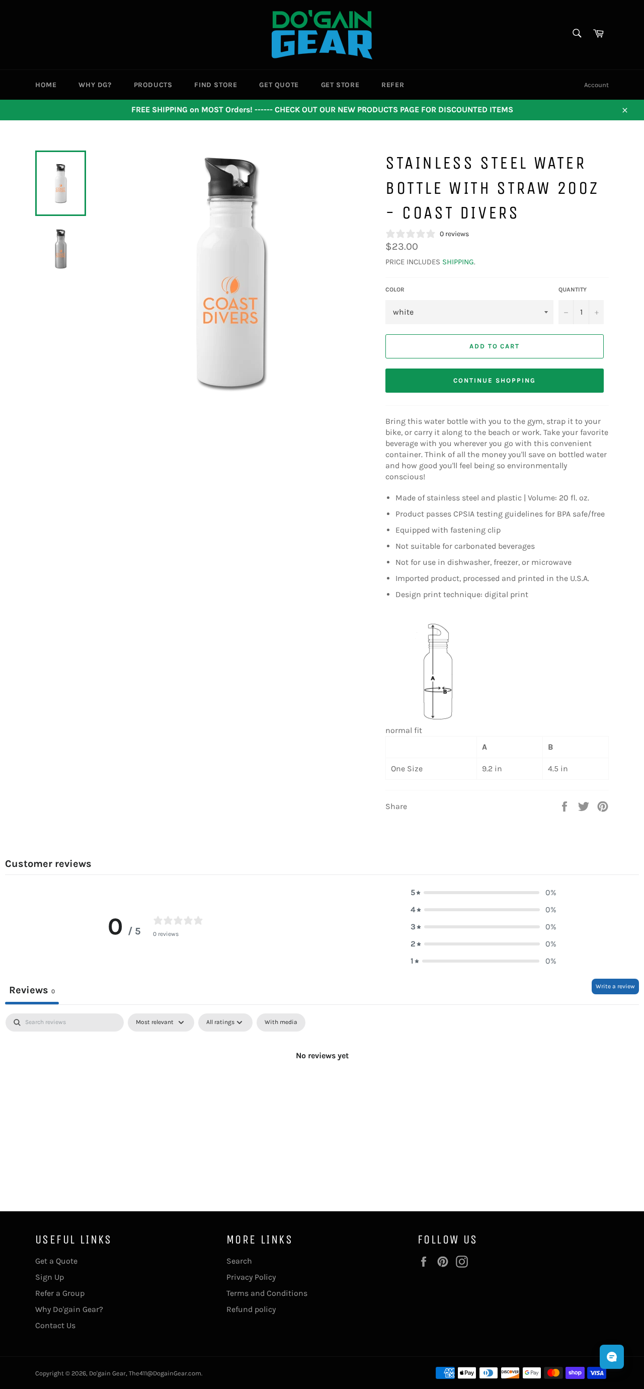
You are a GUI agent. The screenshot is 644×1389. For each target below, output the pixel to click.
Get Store (340, 85)
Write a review (615, 986)
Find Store (215, 85)
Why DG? (94, 85)
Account (596, 85)
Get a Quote (56, 1261)
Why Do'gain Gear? (69, 1309)
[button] (483, 892)
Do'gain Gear (107, 1373)
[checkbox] (281, 1022)
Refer (392, 85)
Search (239, 1261)
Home (45, 85)
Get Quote (278, 85)
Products (153, 85)
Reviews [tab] (32, 990)
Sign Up (49, 1277)
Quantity (572, 289)
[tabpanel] (322, 1089)
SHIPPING (458, 261)
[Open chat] (612, 1357)
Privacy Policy (251, 1277)
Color (395, 289)
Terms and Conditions (266, 1293)
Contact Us (55, 1325)
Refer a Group (60, 1293)
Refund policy (251, 1309)
